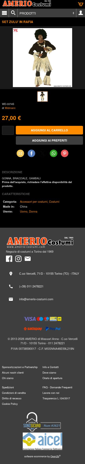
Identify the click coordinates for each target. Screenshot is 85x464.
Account (80, 13)
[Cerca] (13, 13)
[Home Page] (42, 242)
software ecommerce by (42, 456)
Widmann (10, 108)
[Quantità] (8, 130)
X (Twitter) (42, 154)
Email (20, 153)
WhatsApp (53, 153)
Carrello (80, 4)
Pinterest (64, 153)
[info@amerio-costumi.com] (42, 299)
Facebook (31, 153)
